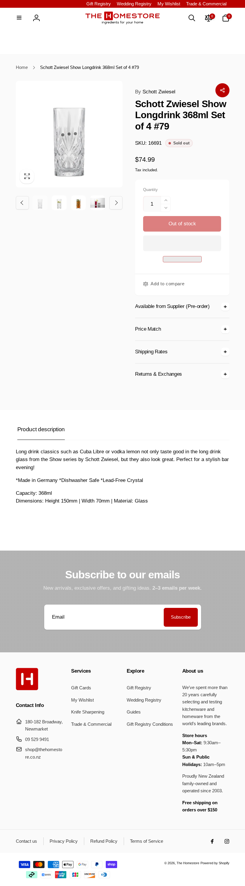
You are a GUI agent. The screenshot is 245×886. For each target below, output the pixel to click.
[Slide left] (22, 202)
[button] (182, 243)
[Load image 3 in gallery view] (78, 202)
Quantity (150, 190)
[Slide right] (115, 202)
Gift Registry (98, 3)
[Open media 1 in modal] (69, 134)
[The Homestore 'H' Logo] (27, 688)
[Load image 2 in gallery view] (59, 202)
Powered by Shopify (214, 863)
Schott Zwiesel (155, 92)
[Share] (222, 90)
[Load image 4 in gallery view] (97, 202)
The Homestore (188, 863)
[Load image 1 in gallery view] (40, 202)
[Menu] (19, 18)
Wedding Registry (134, 3)
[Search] (191, 18)
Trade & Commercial (206, 3)
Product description (41, 429)
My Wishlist (168, 3)
